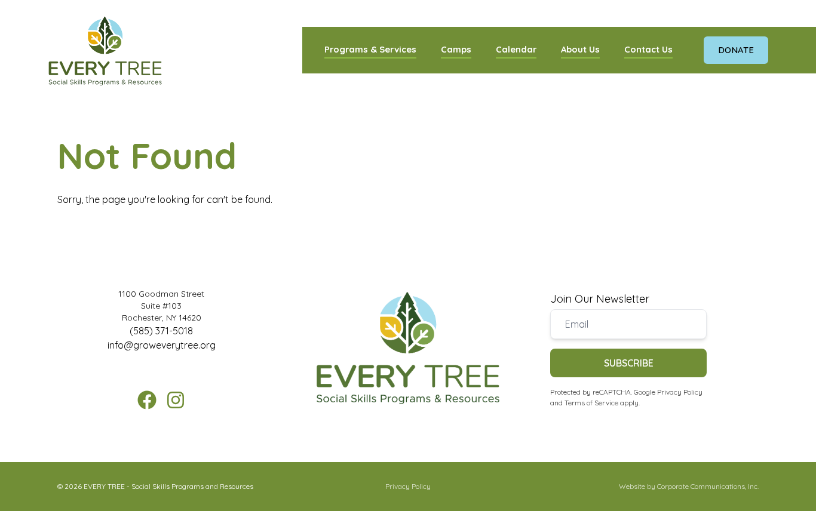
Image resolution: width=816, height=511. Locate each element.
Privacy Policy (680, 391)
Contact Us (648, 49)
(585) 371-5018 (161, 331)
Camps (456, 49)
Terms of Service (591, 402)
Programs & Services (370, 49)
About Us (580, 49)
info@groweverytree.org (162, 345)
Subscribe (629, 363)
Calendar (516, 49)
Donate (736, 50)
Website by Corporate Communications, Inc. (689, 486)
